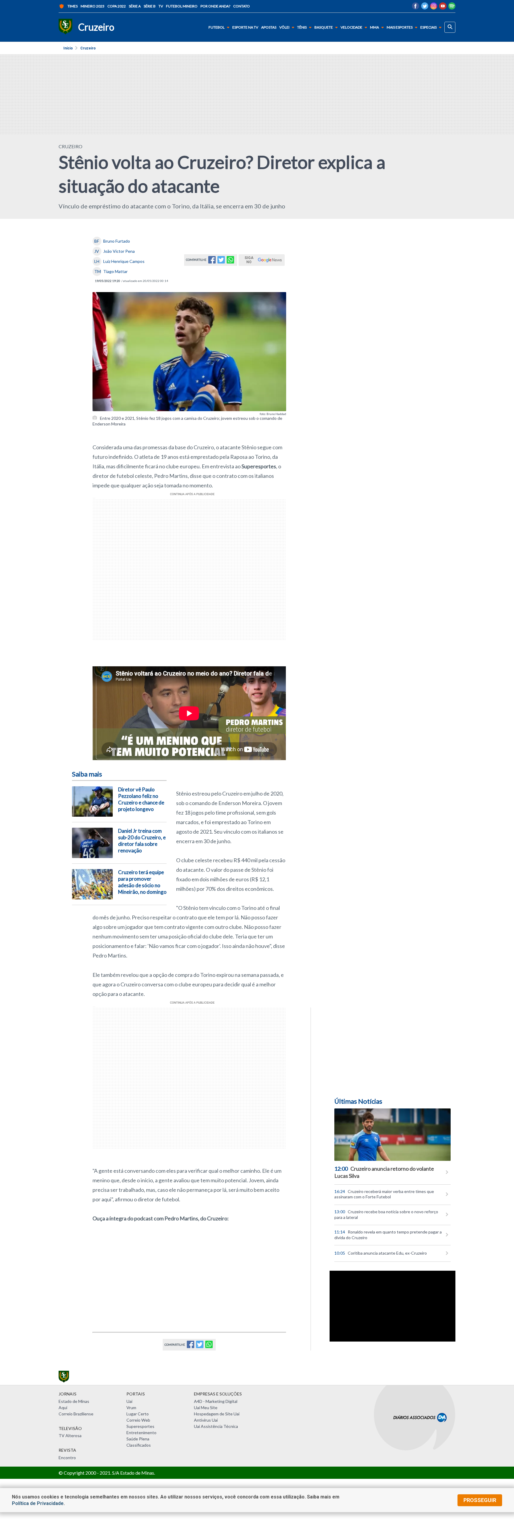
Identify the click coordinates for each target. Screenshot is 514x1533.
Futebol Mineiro (182, 6)
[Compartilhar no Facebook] (212, 261)
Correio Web (138, 1420)
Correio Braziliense (76, 1413)
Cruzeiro (88, 48)
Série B (150, 6)
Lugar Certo (137, 1413)
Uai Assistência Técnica (216, 1426)
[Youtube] (442, 7)
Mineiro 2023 (92, 6)
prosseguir (479, 1500)
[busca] (449, 27)
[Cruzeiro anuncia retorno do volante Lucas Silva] (392, 1134)
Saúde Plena (137, 1438)
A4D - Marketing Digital (215, 1401)
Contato (241, 6)
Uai (129, 1401)
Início (68, 48)
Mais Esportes (400, 27)
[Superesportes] (65, 27)
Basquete (323, 27)
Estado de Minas (74, 1401)
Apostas (268, 27)
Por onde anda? (215, 6)
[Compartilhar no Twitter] (221, 261)
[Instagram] (433, 7)
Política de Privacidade (38, 1503)
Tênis (302, 27)
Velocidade (351, 27)
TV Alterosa (70, 1435)
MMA (374, 27)
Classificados (138, 1445)
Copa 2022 (116, 6)
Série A (135, 6)
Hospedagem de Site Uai (216, 1413)
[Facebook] (415, 7)
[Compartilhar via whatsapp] (230, 261)
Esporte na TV (245, 27)
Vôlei (284, 27)
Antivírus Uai (206, 1420)
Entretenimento (141, 1432)
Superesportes (140, 1426)
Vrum (131, 1407)
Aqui (63, 1407)
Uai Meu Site (205, 1407)
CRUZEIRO (70, 146)
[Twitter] (424, 7)
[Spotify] (451, 7)
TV (161, 6)
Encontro (67, 1457)
